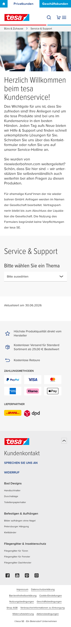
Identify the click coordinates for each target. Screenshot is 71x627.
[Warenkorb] (58, 17)
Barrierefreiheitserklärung (23, 595)
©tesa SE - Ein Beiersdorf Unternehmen (35, 621)
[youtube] (17, 576)
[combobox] (33, 278)
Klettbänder (10, 532)
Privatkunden (23, 3)
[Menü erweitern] (64, 17)
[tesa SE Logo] (17, 17)
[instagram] (36, 576)
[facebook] (7, 576)
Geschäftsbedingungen (49, 601)
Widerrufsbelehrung (23, 613)
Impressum (22, 589)
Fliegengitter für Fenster (17, 556)
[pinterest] (26, 576)
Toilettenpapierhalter (15, 502)
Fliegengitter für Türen (16, 550)
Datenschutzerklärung (43, 589)
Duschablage (11, 496)
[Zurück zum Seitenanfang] (64, 441)
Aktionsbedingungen (48, 613)
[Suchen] (49, 17)
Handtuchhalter (12, 490)
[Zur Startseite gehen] (4, 4)
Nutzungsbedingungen (21, 601)
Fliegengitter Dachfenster (17, 562)
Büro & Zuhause (13, 28)
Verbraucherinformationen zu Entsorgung (42, 607)
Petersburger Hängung (16, 526)
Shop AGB (12, 607)
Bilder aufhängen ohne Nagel (20, 520)
